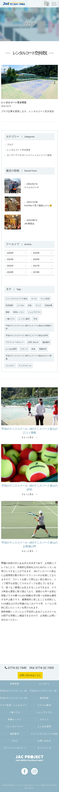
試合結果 (48, 305)
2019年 (36, 272)
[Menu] (54, 3)
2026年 (10, 253)
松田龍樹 (9, 305)
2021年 (36, 265)
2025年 (36, 253)
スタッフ (24, 349)
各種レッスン (14, 719)
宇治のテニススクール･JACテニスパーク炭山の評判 (27, 335)
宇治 (35, 319)
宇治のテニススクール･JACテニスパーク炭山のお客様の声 (28, 327)
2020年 (10, 272)
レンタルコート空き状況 (13, 102)
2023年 (36, 259)
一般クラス (10, 319)
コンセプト (10, 366)
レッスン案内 (24, 319)
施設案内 (46, 342)
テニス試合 (45, 299)
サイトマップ (44, 748)
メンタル (20, 305)
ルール (34, 299)
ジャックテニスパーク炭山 (16, 299)
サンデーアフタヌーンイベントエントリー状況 (29, 155)
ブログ (10, 144)
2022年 (10, 265)
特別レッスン (18, 312)
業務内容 (42, 349)
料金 (33, 349)
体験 (7, 312)
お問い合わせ (33, 342)
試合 (30, 305)
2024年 (10, 259)
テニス (38, 305)
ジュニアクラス (34, 312)
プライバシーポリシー (15, 342)
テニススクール (25, 366)
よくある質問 (11, 349)
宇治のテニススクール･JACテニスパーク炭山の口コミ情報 (28, 357)
